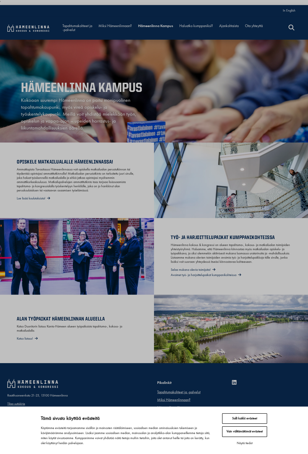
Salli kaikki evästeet (244, 418)
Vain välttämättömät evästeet (244, 431)
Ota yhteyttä (254, 26)
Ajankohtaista (229, 26)
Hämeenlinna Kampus (155, 26)
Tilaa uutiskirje (16, 404)
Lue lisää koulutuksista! (31, 198)
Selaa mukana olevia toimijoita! (191, 270)
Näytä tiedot (244, 443)
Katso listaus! (25, 338)
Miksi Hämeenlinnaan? (115, 26)
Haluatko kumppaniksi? (196, 26)
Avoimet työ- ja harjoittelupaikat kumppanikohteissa (204, 275)
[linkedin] (236, 383)
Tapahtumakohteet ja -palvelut (77, 28)
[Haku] (291, 28)
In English (289, 10)
